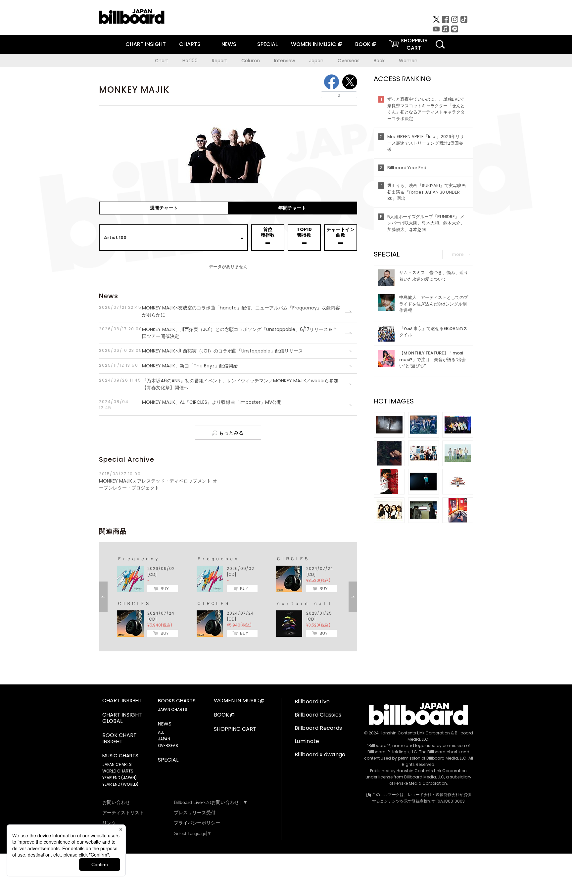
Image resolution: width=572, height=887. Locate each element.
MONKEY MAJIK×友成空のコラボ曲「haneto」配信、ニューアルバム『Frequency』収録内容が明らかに (219, 311)
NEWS (228, 44)
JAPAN (164, 739)
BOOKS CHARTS (177, 701)
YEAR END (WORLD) (120, 784)
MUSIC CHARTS (120, 756)
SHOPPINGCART (414, 44)
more (458, 254)
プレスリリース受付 (194, 812)
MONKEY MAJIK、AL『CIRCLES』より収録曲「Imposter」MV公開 (190, 404)
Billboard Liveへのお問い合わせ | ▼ (211, 802)
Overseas (348, 60)
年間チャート (292, 208)
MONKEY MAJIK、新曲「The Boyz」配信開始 (168, 365)
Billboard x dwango (320, 754)
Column (250, 60)
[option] (228, 596)
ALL (161, 732)
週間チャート (164, 208)
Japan (316, 60)
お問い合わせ (116, 802)
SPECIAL (267, 44)
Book (379, 60)
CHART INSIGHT (145, 44)
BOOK (362, 44)
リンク (109, 822)
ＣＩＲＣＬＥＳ (292, 558)
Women (408, 60)
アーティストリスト (123, 812)
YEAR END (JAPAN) (119, 777)
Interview (284, 60)
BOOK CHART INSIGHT (119, 738)
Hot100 (190, 60)
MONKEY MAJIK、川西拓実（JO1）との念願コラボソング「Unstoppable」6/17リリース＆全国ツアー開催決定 (218, 333)
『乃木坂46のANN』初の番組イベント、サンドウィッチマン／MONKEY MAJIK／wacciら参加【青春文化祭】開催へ (218, 384)
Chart (161, 60)
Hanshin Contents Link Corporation (415, 733)
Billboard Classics (318, 715)
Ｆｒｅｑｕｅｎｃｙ (138, 558)
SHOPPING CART (235, 729)
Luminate (307, 741)
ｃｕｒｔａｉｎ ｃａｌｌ (304, 603)
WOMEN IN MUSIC (313, 44)
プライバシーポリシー (197, 822)
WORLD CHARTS (117, 771)
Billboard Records (318, 728)
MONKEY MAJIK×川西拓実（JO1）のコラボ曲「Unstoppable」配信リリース (201, 351)
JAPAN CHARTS (117, 764)
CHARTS (190, 44)
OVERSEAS (168, 745)
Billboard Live (312, 701)
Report (219, 60)
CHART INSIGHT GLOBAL (122, 718)
